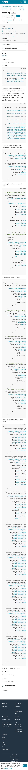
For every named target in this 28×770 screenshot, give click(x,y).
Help (16, 713)
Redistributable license (9, 31)
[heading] (6, 2)
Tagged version (7, 33)
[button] (2, 28)
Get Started (18, 704)
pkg (3, 9)
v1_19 (10, 8)
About (17, 717)
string (17, 209)
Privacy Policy (14, 759)
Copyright (14, 754)
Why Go (4, 704)
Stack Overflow (18, 711)
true (16, 215)
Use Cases (4, 706)
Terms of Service (14, 757)
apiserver (21, 8)
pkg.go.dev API (5, 726)
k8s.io (15, 8)
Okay (24, 766)
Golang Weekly (5, 749)
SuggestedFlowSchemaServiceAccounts (17, 137)
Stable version (19, 33)
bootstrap (20, 9)
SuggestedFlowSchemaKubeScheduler (17, 133)
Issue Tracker (18, 724)
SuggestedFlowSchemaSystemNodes (16, 127)
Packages (5, 717)
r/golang (4, 744)
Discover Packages (6, 6)
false (16, 476)
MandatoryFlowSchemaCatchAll (15, 81)
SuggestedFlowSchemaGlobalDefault (17, 138)
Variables (4, 55)
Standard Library (6, 719)
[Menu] (14, 44)
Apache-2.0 (9, 20)
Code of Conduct (19, 731)
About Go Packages (6, 724)
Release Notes (18, 726)
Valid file (7, 28)
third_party (4, 8)
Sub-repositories (6, 722)
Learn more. (8, 768)
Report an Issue (14, 761)
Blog (16, 722)
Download (17, 719)
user (21, 205)
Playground (17, 706)
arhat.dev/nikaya (17, 6)
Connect (4, 734)
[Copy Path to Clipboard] (23, 9)
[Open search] (21, 2)
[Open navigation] (24, 2)
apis (7, 9)
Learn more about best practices (10, 36)
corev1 (22, 471)
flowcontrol (12, 9)
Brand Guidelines (19, 729)
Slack (3, 742)
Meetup (4, 746)
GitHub (3, 739)
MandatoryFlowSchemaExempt (14, 79)
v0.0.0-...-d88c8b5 (9, 15)
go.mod (8, 28)
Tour (16, 709)
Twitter (3, 737)
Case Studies (5, 709)
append (17, 462)
